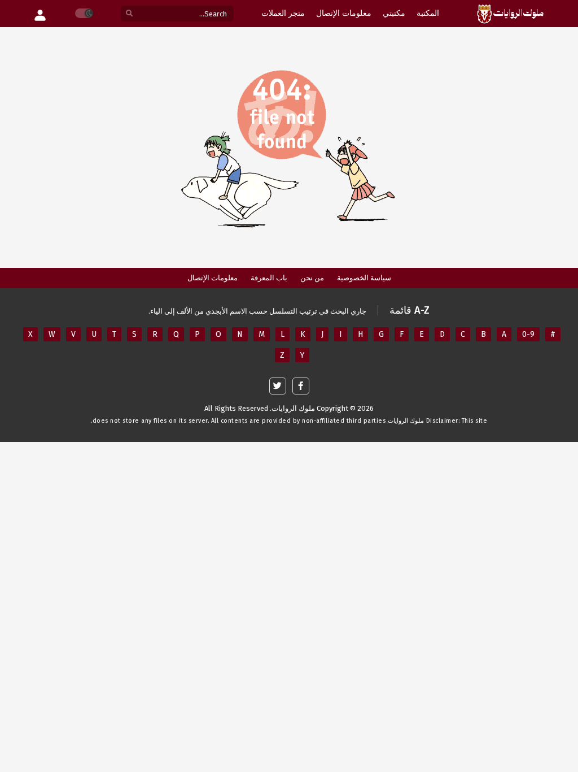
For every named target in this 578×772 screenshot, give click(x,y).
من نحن (312, 278)
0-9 (528, 334)
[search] (129, 14)
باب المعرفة (269, 278)
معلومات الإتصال (212, 278)
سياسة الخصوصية (364, 278)
